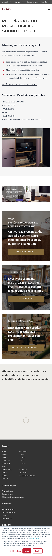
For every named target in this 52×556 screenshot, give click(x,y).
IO (20, 467)
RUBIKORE (6, 461)
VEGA (21, 461)
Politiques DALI (7, 518)
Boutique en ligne (7, 494)
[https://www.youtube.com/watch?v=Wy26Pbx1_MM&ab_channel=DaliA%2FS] (26, 194)
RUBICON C (6, 464)
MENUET (5, 467)
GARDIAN (23, 470)
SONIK (4, 476)
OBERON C (23, 452)
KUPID (21, 455)
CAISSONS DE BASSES (27, 476)
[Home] (7, 9)
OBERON (5, 479)
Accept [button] (27, 551)
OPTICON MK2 (7, 470)
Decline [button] (37, 551)
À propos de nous (7, 491)
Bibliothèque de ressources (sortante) (13, 497)
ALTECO (22, 458)
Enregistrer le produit (8, 512)
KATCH (22, 464)
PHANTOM (23, 473)
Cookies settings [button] (15, 551)
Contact (4, 515)
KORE (4, 452)
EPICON (5, 458)
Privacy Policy (34, 538)
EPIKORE (5, 455)
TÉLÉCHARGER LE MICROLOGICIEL (19, 85)
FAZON (4, 473)
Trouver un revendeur (8, 509)
